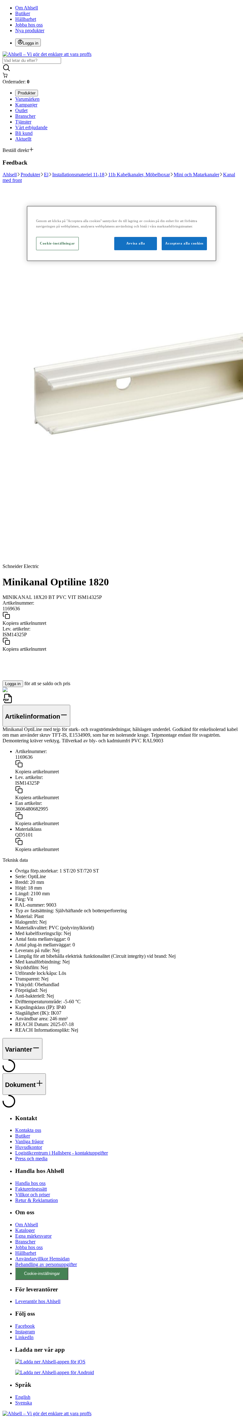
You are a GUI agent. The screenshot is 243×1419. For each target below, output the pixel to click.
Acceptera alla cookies (184, 243)
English (22, 1397)
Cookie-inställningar (42, 1273)
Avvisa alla (135, 243)
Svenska (23, 1402)
